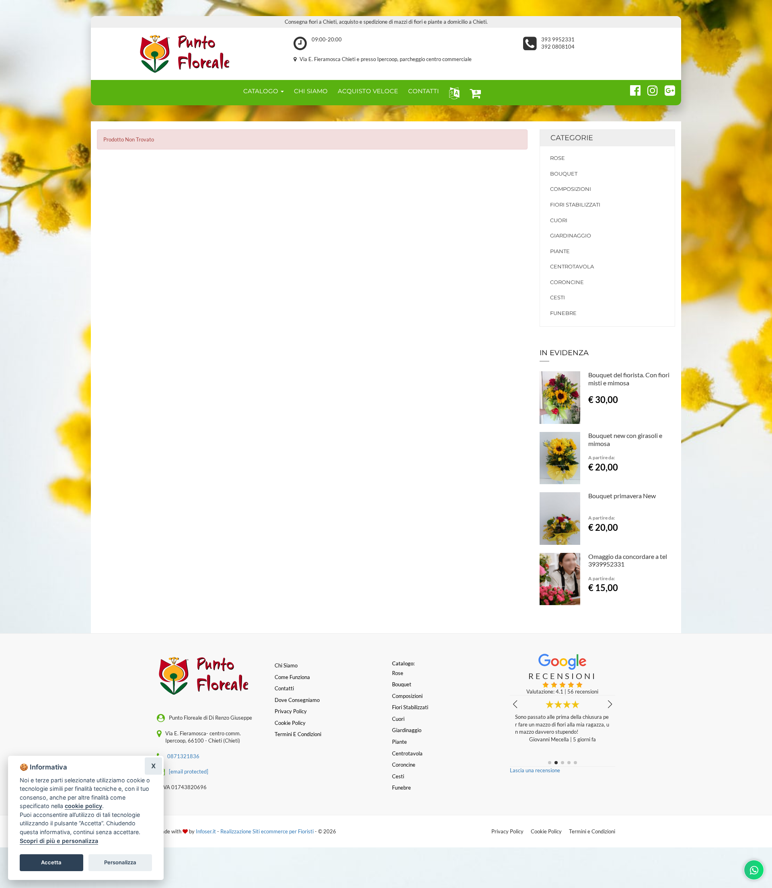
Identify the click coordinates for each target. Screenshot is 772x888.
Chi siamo (286, 665)
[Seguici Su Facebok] (632, 89)
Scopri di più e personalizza (59, 840)
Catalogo (261, 91)
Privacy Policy (507, 831)
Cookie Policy (546, 831)
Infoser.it (206, 831)
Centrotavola (572, 266)
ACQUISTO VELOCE (368, 91)
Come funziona (292, 677)
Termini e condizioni (298, 734)
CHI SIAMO (311, 91)
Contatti (284, 688)
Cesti (557, 297)
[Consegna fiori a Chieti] (189, 54)
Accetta (51, 862)
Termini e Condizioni (592, 831)
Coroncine (567, 282)
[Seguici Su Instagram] (649, 89)
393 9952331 (558, 39)
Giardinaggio (570, 235)
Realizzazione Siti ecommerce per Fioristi (267, 831)
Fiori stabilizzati (575, 204)
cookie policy (83, 805)
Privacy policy (291, 711)
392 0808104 (558, 46)
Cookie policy (290, 723)
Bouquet (563, 173)
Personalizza (120, 862)
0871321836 (183, 756)
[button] (452, 92)
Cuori (558, 220)
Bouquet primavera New (622, 495)
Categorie (571, 137)
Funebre (563, 313)
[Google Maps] (666, 89)
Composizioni (570, 189)
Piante (560, 251)
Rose (557, 158)
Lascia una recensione (535, 770)
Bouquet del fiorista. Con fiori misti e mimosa (628, 379)
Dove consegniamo (297, 700)
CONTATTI (423, 91)
